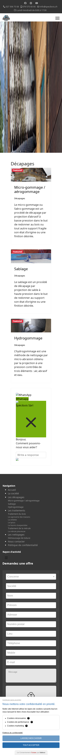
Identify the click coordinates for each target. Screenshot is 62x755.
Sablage (21, 268)
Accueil (12, 489)
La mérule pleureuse (16, 531)
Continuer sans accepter (11, 700)
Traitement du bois (17, 514)
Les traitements (16, 510)
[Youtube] (36, 3)
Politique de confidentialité (23, 545)
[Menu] (57, 18)
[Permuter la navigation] (6, 557)
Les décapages (16, 497)
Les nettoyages (16, 534)
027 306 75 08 (12, 6)
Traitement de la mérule (19, 528)
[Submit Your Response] (31, 459)
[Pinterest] (31, 3)
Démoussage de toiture (19, 538)
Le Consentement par (31, 752)
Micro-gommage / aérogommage (29, 189)
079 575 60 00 (29, 6)
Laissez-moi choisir (31, 738)
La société (13, 493)
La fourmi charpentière (17, 525)
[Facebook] (25, 3)
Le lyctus (11, 522)
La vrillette (12, 520)
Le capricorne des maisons (19, 517)
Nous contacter (16, 541)
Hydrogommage (28, 338)
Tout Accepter (31, 745)
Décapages (19, 198)
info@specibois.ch (48, 6)
